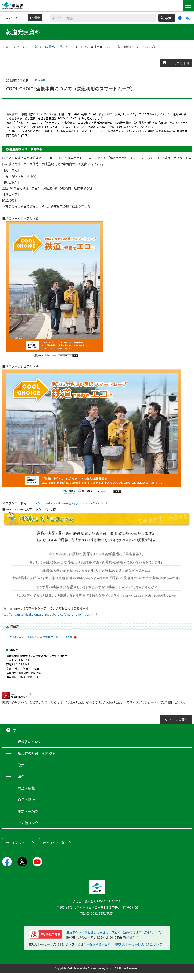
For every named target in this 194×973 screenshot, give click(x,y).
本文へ (9, 18)
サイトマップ (15, 842)
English (35, 17)
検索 (168, 18)
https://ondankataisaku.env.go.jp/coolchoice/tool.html (68, 503)
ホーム (10, 46)
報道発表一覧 (54, 46)
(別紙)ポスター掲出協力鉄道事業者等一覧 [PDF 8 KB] (40, 637)
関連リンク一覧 (53, 842)
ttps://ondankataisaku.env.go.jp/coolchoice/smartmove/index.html (49, 614)
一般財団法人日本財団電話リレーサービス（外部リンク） (125, 944)
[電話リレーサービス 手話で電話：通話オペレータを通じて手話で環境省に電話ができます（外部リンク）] (45, 934)
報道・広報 (30, 46)
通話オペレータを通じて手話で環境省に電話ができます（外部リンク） (114, 932)
